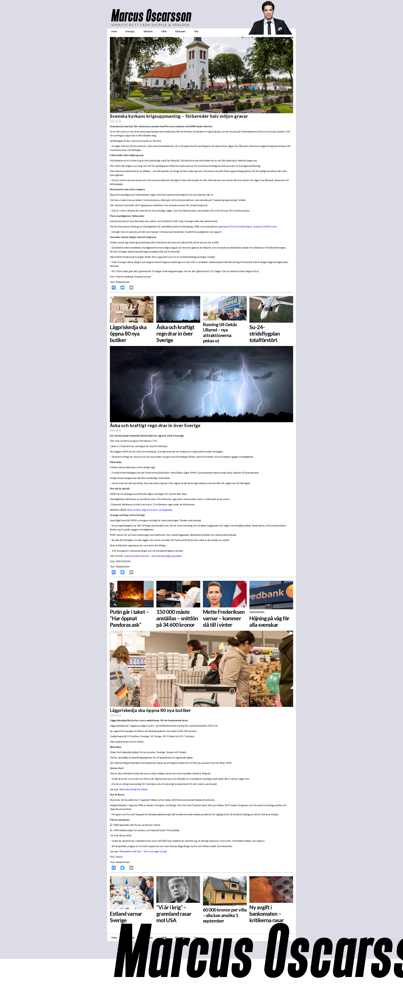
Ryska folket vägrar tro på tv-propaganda (149, 509)
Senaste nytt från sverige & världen (150, 25)
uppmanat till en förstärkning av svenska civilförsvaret (247, 226)
